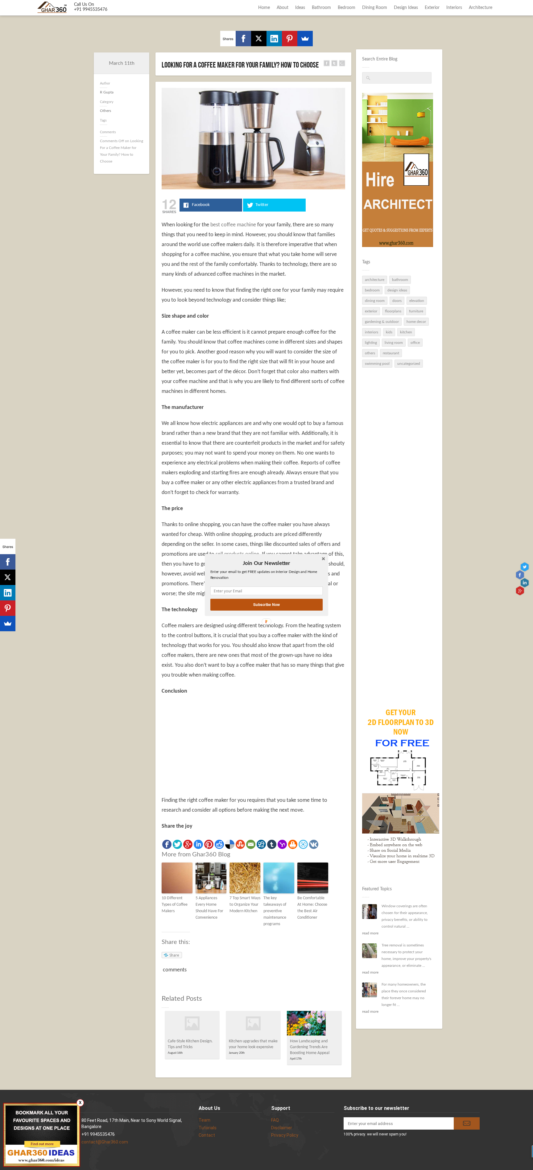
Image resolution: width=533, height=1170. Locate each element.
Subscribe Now (266, 604)
